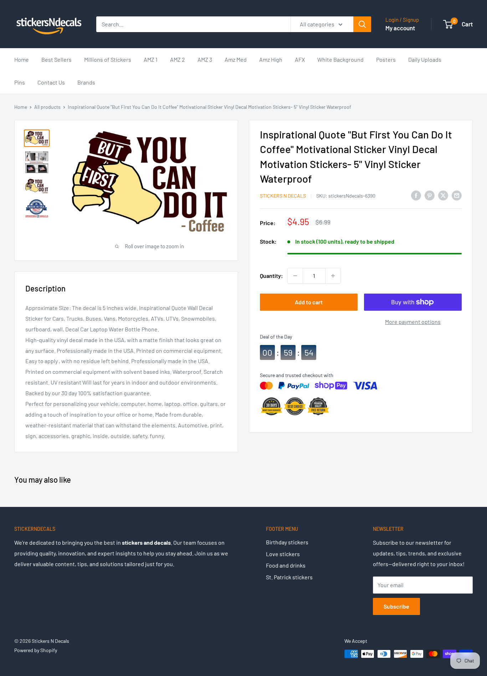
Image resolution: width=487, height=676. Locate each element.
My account (400, 27)
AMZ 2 (177, 59)
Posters (386, 59)
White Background (340, 59)
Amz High (270, 59)
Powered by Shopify (35, 650)
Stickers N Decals (283, 196)
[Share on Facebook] (416, 194)
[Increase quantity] (332, 275)
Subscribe (396, 606)
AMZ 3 (205, 59)
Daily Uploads (424, 59)
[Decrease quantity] (295, 275)
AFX (300, 59)
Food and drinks (286, 565)
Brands (86, 82)
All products (47, 107)
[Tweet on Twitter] (443, 194)
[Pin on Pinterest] (430, 194)
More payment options (413, 321)
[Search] (362, 24)
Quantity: (271, 275)
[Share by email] (457, 194)
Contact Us (51, 82)
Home (21, 59)
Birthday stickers (287, 542)
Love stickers (283, 553)
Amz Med (236, 59)
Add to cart (309, 302)
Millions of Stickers (107, 59)
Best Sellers (56, 59)
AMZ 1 (151, 59)
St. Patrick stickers (289, 577)
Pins (19, 82)
